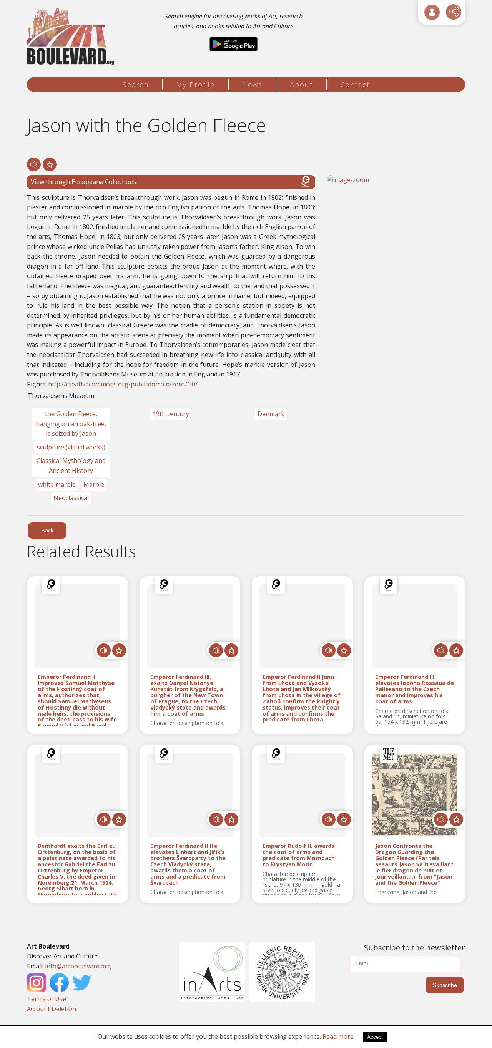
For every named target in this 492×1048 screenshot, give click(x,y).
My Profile (195, 84)
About (301, 84)
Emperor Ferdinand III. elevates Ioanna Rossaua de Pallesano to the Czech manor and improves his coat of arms (414, 689)
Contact (355, 84)
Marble (93, 484)
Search (136, 84)
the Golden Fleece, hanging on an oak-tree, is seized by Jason (71, 424)
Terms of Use (46, 999)
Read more (338, 1036)
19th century (171, 414)
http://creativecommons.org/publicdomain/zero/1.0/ (123, 384)
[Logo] (71, 35)
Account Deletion (51, 1009)
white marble (57, 484)
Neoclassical (71, 498)
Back (47, 530)
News (252, 84)
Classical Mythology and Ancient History (71, 465)
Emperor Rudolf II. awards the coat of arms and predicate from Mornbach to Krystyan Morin (299, 855)
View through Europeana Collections (83, 181)
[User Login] (432, 12)
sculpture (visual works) (71, 447)
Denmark (271, 414)
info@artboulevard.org (78, 966)
